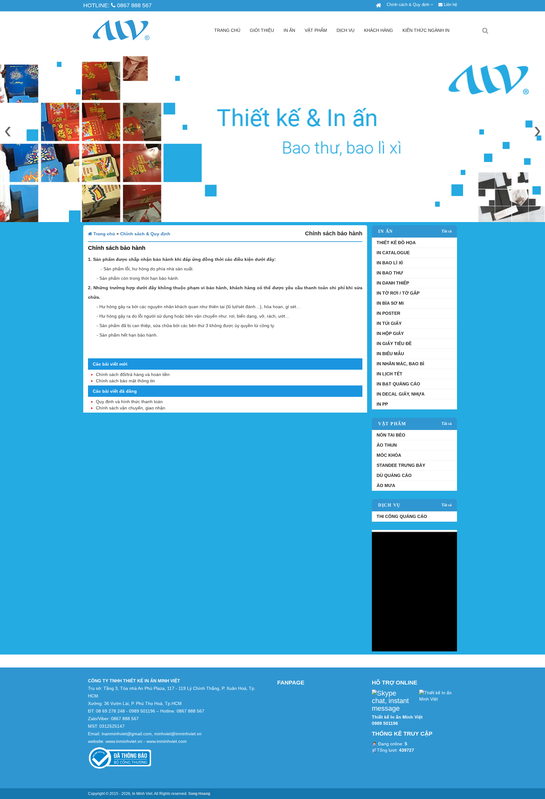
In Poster (388, 313)
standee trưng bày (401, 465)
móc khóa (389, 455)
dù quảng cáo (394, 475)
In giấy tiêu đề (394, 343)
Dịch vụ (346, 30)
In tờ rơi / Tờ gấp (398, 293)
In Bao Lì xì (390, 262)
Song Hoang (199, 793)
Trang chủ (227, 30)
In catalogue (393, 252)
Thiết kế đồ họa (396, 242)
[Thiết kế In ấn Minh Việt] (438, 695)
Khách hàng (378, 30)
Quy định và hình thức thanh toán (129, 401)
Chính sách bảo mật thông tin (125, 380)
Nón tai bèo (391, 435)
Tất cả (447, 231)
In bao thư (390, 272)
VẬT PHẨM (316, 30)
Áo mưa (386, 485)
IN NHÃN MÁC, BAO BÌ (400, 363)
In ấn (289, 30)
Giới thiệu (262, 30)
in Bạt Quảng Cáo (398, 383)
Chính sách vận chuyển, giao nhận (130, 407)
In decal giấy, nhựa (401, 394)
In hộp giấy (390, 333)
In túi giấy (389, 323)
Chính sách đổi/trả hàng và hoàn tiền (133, 374)
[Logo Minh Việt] (130, 30)
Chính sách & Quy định (409, 4)
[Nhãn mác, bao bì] (414, 590)
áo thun (387, 445)
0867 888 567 (133, 5)
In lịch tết (389, 373)
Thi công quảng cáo (402, 516)
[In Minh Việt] (378, 5)
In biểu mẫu (390, 353)
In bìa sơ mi (390, 303)
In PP (382, 404)
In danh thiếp (393, 282)
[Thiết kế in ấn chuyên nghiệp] (272, 135)
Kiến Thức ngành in (425, 30)
